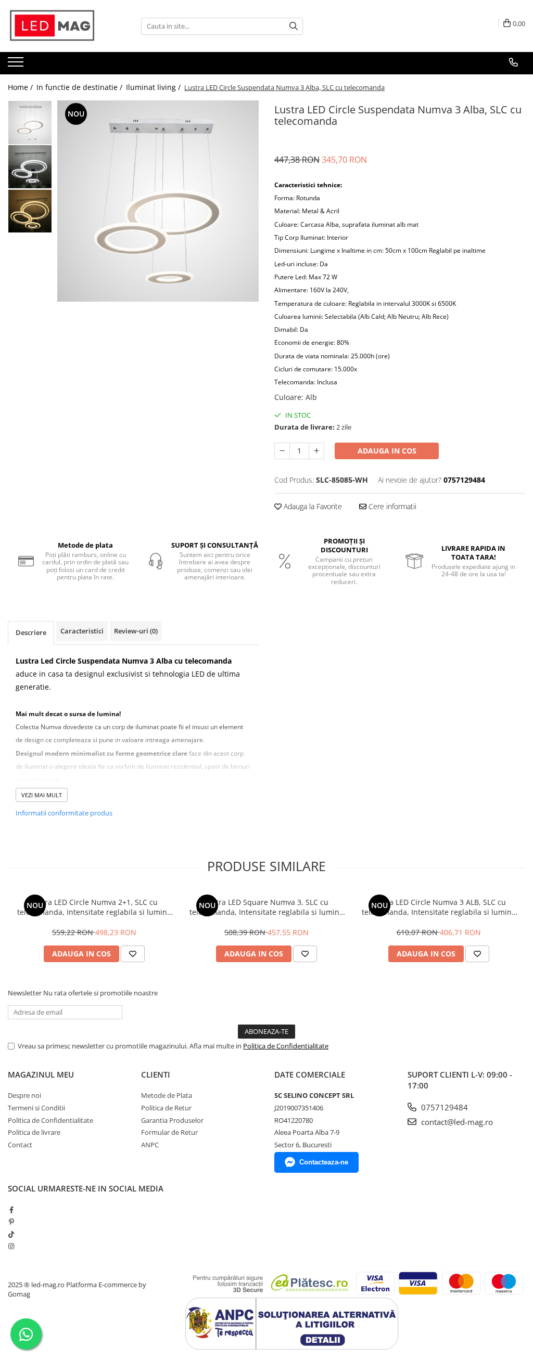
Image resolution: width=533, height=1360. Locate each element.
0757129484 (443, 1107)
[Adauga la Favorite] (133, 953)
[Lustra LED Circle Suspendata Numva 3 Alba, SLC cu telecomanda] (158, 201)
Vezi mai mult (41, 795)
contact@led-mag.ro (456, 1122)
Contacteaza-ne (323, 1162)
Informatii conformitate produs (64, 813)
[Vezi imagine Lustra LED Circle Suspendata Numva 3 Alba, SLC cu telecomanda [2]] (30, 210)
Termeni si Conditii (36, 1107)
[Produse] (17, 65)
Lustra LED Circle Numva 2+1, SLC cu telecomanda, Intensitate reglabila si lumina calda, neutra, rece (94, 907)
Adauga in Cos (387, 451)
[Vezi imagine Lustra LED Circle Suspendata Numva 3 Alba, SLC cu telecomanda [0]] (30, 122)
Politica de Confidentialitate (285, 1046)
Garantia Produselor (172, 1120)
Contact (20, 1144)
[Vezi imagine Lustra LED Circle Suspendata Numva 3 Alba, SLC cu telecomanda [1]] (30, 166)
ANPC (150, 1144)
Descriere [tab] (31, 632)
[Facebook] (11, 1209)
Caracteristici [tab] (82, 631)
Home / (21, 87)
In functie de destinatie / (80, 87)
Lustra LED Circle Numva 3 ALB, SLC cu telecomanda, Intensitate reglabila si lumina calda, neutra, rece (439, 907)
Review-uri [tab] (136, 631)
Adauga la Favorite (312, 506)
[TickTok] (11, 1234)
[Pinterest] (11, 1221)
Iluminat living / (154, 87)
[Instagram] (11, 1246)
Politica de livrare (34, 1132)
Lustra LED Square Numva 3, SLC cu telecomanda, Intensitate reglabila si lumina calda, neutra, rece (266, 907)
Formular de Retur (169, 1132)
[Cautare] (293, 26)
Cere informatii (391, 506)
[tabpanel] (158, 201)
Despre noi (24, 1095)
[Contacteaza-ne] (513, 62)
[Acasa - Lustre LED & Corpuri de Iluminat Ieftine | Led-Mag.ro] (60, 26)
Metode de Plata (166, 1095)
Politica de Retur (166, 1107)
